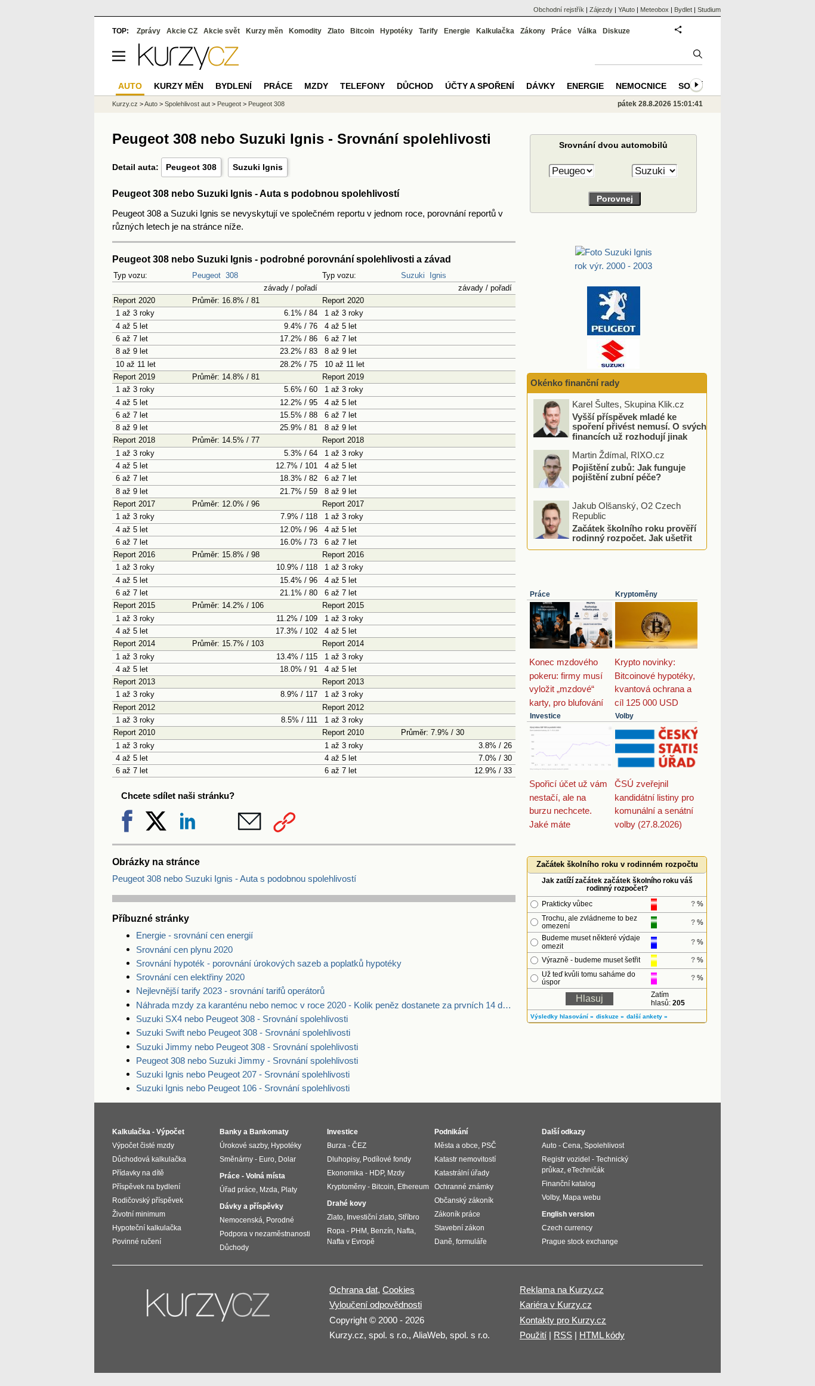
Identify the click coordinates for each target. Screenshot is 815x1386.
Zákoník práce (457, 1214)
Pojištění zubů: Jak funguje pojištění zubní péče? (629, 472)
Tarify (428, 31)
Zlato (336, 31)
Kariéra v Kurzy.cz (556, 1304)
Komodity (305, 31)
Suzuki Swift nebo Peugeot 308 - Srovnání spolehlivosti (243, 1032)
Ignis (438, 275)
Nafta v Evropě (351, 1241)
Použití (533, 1335)
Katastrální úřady (461, 1173)
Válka (587, 31)
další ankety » (647, 1016)
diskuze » (610, 1016)
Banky (231, 1132)
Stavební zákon (459, 1228)
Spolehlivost (604, 1145)
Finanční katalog (568, 1184)
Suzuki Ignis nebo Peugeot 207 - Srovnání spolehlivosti (243, 1074)
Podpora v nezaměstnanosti (265, 1234)
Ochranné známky (463, 1187)
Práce (540, 594)
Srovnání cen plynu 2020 (184, 949)
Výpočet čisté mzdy (143, 1145)
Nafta (405, 1231)
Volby (624, 716)
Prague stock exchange (580, 1241)
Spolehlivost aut (187, 103)
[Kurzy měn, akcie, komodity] (209, 1310)
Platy (289, 1190)
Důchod (415, 86)
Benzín (382, 1231)
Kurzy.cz (125, 103)
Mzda (268, 1190)
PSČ (488, 1145)
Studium (709, 9)
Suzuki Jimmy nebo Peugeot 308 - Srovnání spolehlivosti (247, 1047)
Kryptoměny (636, 594)
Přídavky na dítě (138, 1173)
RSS (563, 1335)
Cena (572, 1145)
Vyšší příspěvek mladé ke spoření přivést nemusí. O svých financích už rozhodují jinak (639, 426)
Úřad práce (238, 1190)
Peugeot (206, 275)
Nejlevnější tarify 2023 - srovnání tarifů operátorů (230, 991)
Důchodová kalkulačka (149, 1159)
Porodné (280, 1220)
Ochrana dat (353, 1290)
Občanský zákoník (463, 1200)
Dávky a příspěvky (251, 1206)
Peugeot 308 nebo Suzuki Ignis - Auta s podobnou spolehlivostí (234, 878)
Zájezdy (601, 9)
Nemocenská (241, 1220)
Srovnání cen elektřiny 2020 (190, 977)
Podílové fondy (387, 1159)
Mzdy (316, 86)
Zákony (532, 31)
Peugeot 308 (191, 167)
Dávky (540, 86)
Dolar (287, 1159)
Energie (457, 31)
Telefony (362, 86)
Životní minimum (138, 1214)
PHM (359, 1231)
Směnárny (236, 1159)
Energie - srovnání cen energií (194, 935)
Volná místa (265, 1176)
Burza (336, 1145)
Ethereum (413, 1187)
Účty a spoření (479, 86)
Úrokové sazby (243, 1145)
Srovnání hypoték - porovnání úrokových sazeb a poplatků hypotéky (269, 963)
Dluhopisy (343, 1159)
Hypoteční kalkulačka (146, 1228)
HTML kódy (602, 1335)
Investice (545, 716)
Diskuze (616, 31)
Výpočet (170, 1132)
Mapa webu (582, 1197)
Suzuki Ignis (258, 167)
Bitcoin (362, 31)
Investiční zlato (370, 1217)
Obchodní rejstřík (558, 9)
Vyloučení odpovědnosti (375, 1304)
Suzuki (413, 275)
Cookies (398, 1290)
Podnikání (451, 1132)
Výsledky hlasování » (562, 1016)
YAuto (626, 9)
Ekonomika (345, 1173)
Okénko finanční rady (574, 383)
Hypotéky (396, 31)
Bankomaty (269, 1132)
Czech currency (567, 1228)
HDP (376, 1173)
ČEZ (359, 1145)
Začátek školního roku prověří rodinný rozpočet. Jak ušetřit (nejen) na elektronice (634, 537)
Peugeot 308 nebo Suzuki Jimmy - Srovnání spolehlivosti (247, 1060)
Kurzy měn (264, 31)
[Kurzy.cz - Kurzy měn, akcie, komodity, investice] (188, 66)
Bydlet (683, 9)
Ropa (336, 1231)
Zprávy (148, 31)
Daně (443, 1241)
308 (232, 275)
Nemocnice (641, 86)
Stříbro (408, 1217)
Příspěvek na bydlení (146, 1187)
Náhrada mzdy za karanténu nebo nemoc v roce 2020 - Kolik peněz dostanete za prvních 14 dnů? (325, 1005)
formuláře (471, 1241)
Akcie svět (221, 31)
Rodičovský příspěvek (147, 1200)
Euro (266, 1159)
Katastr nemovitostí (465, 1159)
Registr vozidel (566, 1159)
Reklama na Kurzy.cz (562, 1290)
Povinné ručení (136, 1241)
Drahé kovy (346, 1203)
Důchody (234, 1247)
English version (568, 1214)
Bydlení (233, 86)
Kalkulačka (495, 31)
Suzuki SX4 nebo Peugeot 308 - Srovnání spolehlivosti (242, 1019)
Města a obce (456, 1145)
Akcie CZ (181, 31)
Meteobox (654, 9)
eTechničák (585, 1170)
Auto (151, 103)
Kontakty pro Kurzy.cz (563, 1320)
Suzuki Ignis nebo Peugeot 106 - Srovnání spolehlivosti (243, 1088)
